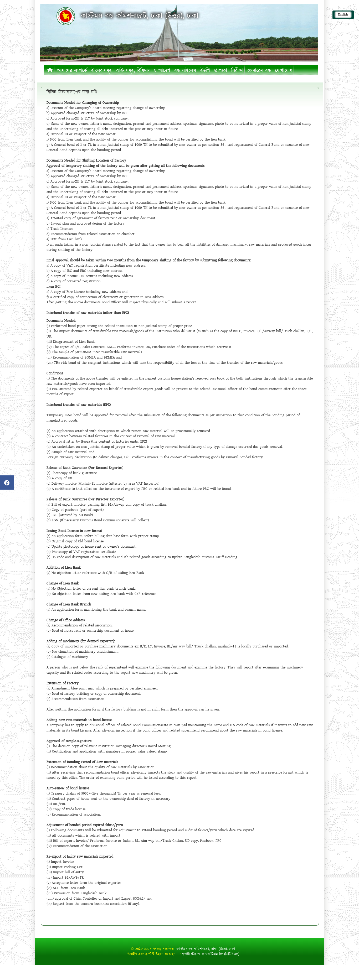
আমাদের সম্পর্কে (72, 70)
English (343, 14)
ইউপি (205, 70)
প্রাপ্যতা (220, 70)
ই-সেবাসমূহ (101, 70)
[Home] (66, 15)
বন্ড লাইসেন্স (185, 70)
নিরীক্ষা (237, 70)
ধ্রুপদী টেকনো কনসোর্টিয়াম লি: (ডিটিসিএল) (210, 954)
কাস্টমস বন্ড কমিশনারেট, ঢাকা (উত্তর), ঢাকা (205, 949)
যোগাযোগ (284, 70)
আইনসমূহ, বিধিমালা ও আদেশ (143, 70)
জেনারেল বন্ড (259, 70)
